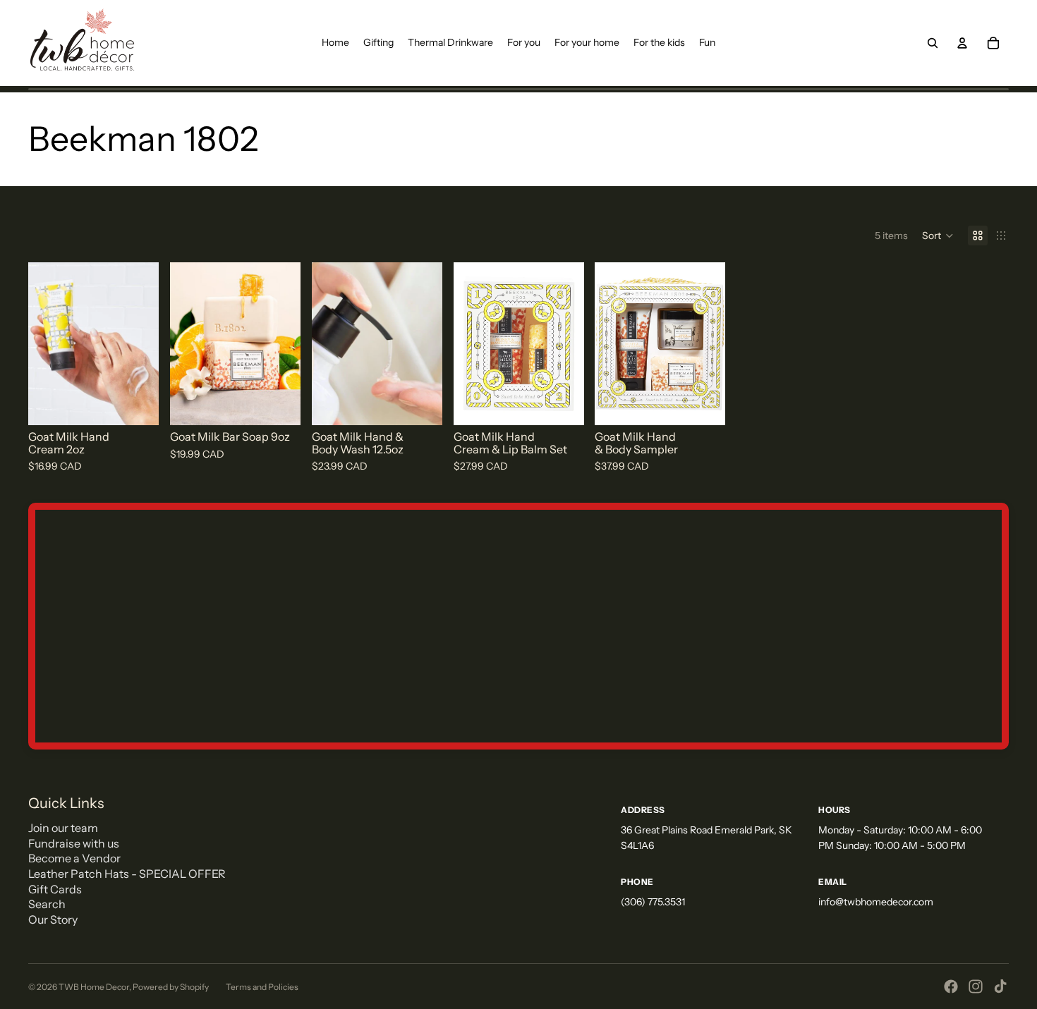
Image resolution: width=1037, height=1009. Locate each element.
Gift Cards (55, 889)
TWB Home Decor (94, 987)
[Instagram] (975, 986)
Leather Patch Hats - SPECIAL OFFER (127, 874)
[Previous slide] (43, 344)
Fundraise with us (73, 843)
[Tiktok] (1000, 986)
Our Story (53, 919)
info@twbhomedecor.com (875, 901)
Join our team (63, 828)
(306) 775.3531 (653, 901)
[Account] (962, 43)
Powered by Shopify (171, 987)
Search (47, 904)
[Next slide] (143, 344)
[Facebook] (950, 986)
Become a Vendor (74, 858)
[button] (938, 235)
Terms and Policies (262, 987)
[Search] (932, 43)
